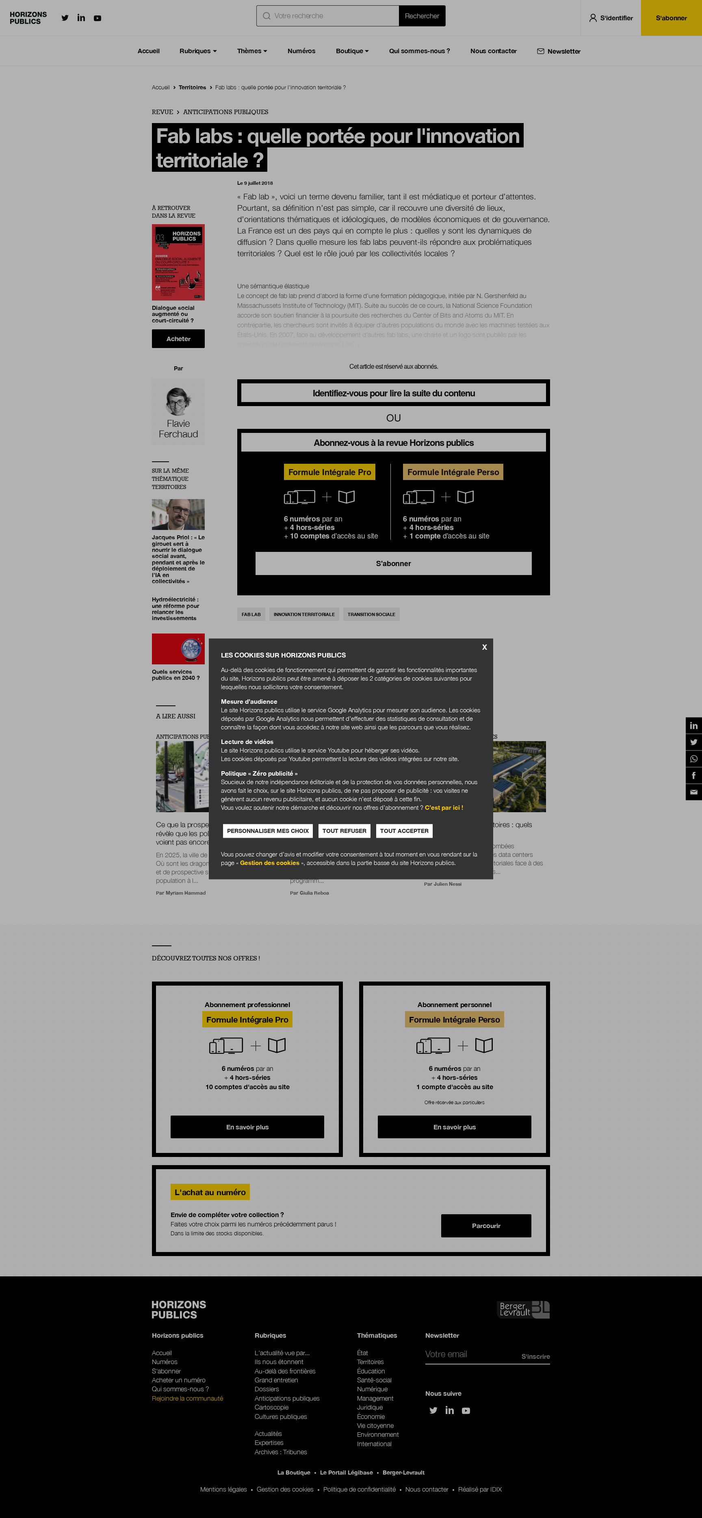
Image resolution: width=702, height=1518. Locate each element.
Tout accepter (404, 831)
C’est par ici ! (444, 807)
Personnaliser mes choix (268, 831)
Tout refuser (344, 831)
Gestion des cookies (269, 863)
